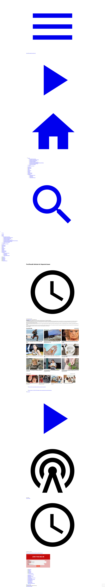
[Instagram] (3, 258)
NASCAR (29, 172)
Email (28, 560)
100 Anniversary (30, 173)
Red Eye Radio (28, 498)
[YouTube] (3, 259)
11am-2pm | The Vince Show (33, 160)
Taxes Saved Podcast (32, 177)
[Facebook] (3, 256)
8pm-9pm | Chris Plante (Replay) (34, 163)
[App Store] (29, 572)
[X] (3, 257)
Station (29, 169)
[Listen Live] (52, 418)
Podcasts (29, 174)
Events (29, 166)
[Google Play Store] (4, 260)
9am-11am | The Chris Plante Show (34, 159)
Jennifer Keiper (29, 319)
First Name (29, 561)
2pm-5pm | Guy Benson (33, 161)
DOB (28, 564)
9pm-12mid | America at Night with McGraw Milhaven (37, 162)
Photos (29, 171)
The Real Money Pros (32, 175)
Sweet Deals (29, 168)
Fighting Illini (29, 167)
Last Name (29, 562)
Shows (29, 158)
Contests (29, 165)
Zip (28, 563)
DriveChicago (31, 176)
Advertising (29, 170)
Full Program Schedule (33, 164)
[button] (32, 380)
